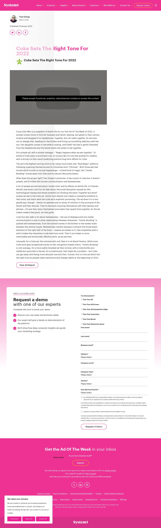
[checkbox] (114, 312)
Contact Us (125, 5)
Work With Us (109, 5)
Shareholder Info (91, 499)
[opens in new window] (74, 484)
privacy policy (110, 471)
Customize (14, 519)
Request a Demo (143, 5)
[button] (156, 5)
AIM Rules (123, 499)
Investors (94, 5)
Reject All (28, 519)
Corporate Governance (108, 499)
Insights (63, 5)
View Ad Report (27, 265)
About (39, 5)
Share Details (64, 499)
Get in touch (91, 474)
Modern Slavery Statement (114, 493)
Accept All (43, 519)
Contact (99, 493)
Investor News (77, 499)
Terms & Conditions (60, 493)
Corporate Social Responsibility (81, 493)
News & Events (78, 5)
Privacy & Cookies (43, 493)
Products (51, 5)
